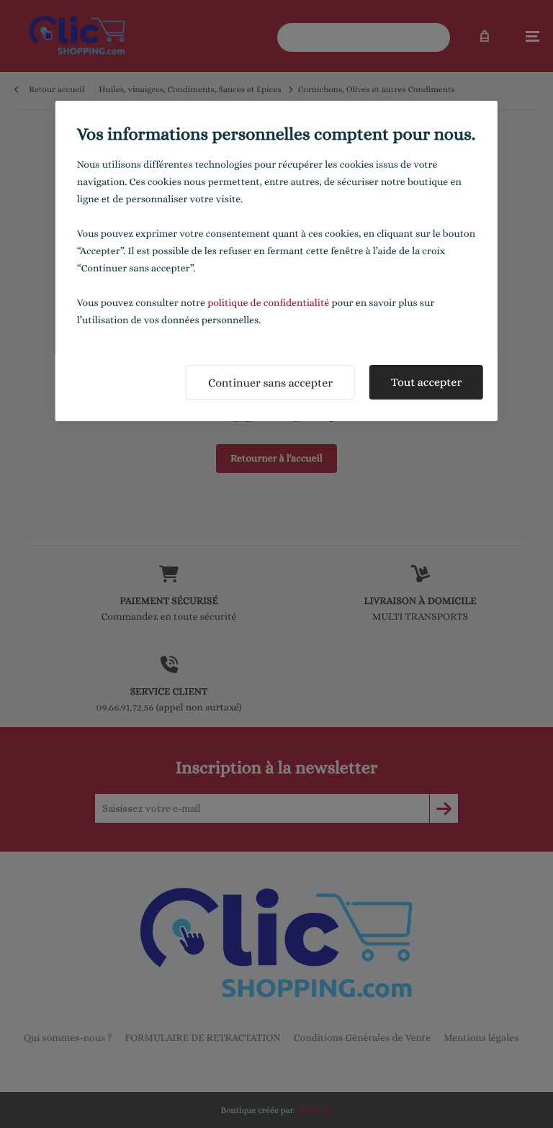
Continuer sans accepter (270, 382)
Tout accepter (426, 382)
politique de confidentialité (268, 303)
